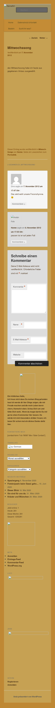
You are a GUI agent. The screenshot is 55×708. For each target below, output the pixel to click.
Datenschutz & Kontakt (27, 22)
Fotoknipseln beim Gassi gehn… (22, 483)
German (17, 447)
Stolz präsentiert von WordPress (27, 696)
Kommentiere (18, 203)
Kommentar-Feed (15, 562)
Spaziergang (13, 480)
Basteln (11, 28)
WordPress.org (14, 565)
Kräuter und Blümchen (18, 496)
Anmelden (12, 555)
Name (17, 324)
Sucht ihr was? (25, 28)
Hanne (20, 152)
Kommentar (19, 286)
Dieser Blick (13, 490)
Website (16, 354)
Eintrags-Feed (14, 559)
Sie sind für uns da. (16, 493)
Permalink (11, 154)
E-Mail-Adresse (21, 339)
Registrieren (12, 681)
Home (10, 22)
